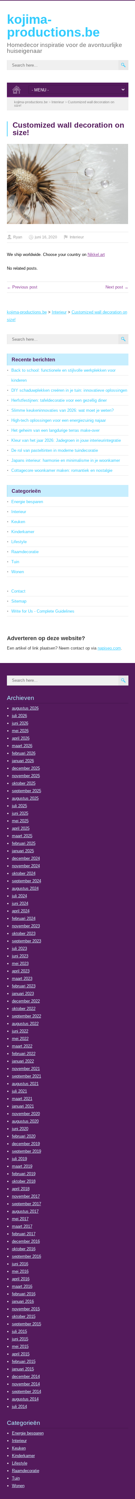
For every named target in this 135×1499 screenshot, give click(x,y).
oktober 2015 (23, 1316)
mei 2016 (20, 1271)
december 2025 (26, 768)
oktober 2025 (23, 783)
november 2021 (26, 1068)
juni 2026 (20, 723)
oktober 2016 (23, 1249)
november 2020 (26, 1113)
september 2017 (26, 1203)
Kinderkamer (22, 531)
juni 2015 (20, 1339)
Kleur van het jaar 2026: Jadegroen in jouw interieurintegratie (66, 440)
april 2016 (21, 1279)
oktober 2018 (23, 1181)
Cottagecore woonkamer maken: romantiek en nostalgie (61, 470)
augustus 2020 (25, 1121)
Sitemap (18, 601)
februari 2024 (23, 918)
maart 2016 (22, 1286)
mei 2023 (20, 963)
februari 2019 (23, 1173)
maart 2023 (22, 978)
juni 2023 (20, 956)
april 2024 (21, 911)
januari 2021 (23, 1106)
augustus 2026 (25, 708)
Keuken (18, 521)
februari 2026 (23, 753)
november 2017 (26, 1196)
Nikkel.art (96, 254)
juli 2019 (19, 1158)
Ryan (17, 237)
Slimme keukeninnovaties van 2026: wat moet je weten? (62, 410)
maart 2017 (22, 1226)
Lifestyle (19, 541)
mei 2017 (20, 1218)
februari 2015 (23, 1361)
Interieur (77, 237)
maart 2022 (22, 1046)
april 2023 (21, 971)
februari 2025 (23, 843)
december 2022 (26, 1001)
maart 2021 (22, 1098)
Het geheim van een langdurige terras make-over (55, 430)
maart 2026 (22, 745)
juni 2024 (20, 903)
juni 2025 (20, 813)
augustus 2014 (25, 1399)
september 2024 (26, 881)
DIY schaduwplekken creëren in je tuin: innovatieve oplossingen (69, 390)
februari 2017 (23, 1233)
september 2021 (26, 1076)
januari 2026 (23, 760)
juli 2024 (19, 896)
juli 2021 (19, 1091)
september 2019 (26, 1151)
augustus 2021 (25, 1083)
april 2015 (21, 1354)
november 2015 (26, 1309)
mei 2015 (20, 1346)
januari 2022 (23, 1061)
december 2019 (26, 1143)
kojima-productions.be (53, 25)
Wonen (17, 571)
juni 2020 (20, 1128)
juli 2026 (19, 715)
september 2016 (26, 1256)
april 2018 (21, 1188)
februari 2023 (23, 986)
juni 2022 (20, 1031)
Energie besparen (27, 501)
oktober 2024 (23, 873)
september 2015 (26, 1324)
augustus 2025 (25, 798)
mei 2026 (20, 730)
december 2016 (26, 1241)
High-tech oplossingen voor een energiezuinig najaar (58, 420)
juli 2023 (19, 948)
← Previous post (22, 287)
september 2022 (26, 1016)
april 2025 (21, 828)
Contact (18, 591)
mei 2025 (20, 820)
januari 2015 (23, 1369)
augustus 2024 (25, 888)
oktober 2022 (23, 1008)
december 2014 (26, 1376)
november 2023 (26, 926)
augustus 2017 (25, 1211)
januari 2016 (23, 1301)
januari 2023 (23, 993)
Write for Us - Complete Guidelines (42, 611)
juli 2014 (19, 1406)
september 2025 (26, 790)
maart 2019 (22, 1166)
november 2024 (26, 866)
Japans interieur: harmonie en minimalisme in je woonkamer (65, 460)
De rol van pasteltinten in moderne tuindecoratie (54, 450)
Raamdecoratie (25, 551)
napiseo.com (109, 648)
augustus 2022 (25, 1023)
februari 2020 (23, 1136)
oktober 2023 (23, 933)
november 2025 (26, 775)
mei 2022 (20, 1038)
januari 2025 (23, 851)
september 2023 (26, 941)
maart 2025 (22, 836)
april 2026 (21, 738)
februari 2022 (23, 1053)
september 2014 (26, 1391)
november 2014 (26, 1384)
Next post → (116, 287)
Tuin (15, 561)
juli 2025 (19, 805)
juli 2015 (19, 1331)
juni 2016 (20, 1264)
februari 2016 (23, 1294)
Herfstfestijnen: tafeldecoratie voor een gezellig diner (59, 400)
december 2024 (26, 858)
